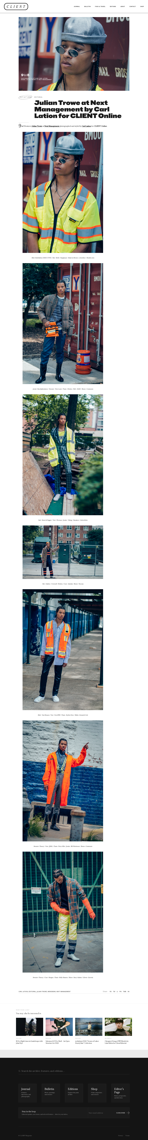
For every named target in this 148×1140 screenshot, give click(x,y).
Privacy (120, 1135)
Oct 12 (25, 97)
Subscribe (120, 1113)
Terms (127, 1135)
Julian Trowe (42, 991)
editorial (32, 991)
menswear (52, 991)
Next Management (63, 991)
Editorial (38, 97)
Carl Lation (23, 991)
